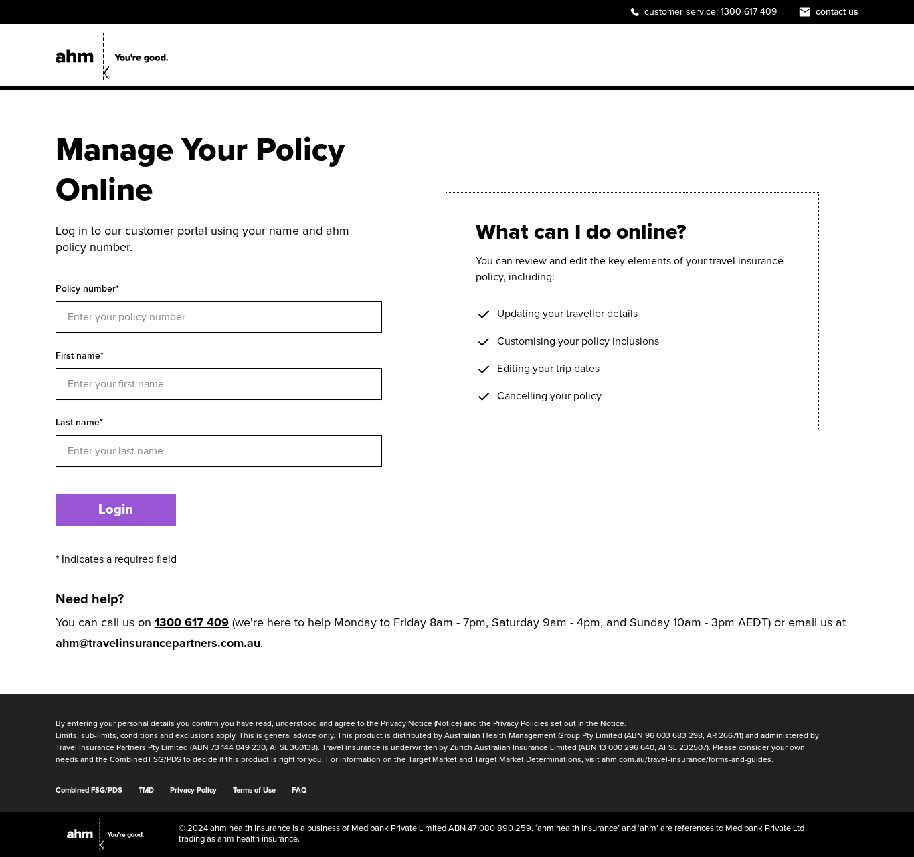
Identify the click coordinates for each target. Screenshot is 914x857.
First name (80, 355)
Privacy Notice (406, 724)
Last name (79, 422)
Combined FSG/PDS (146, 760)
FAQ (299, 790)
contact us (837, 11)
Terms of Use (254, 790)
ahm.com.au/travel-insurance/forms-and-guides (686, 760)
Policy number (87, 288)
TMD (146, 790)
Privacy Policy (193, 790)
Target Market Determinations (527, 760)
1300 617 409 (749, 12)
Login (115, 510)
